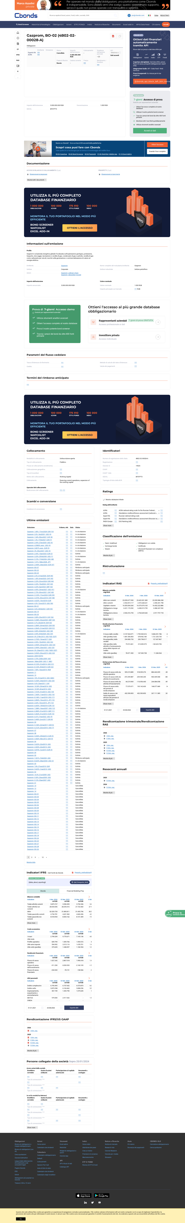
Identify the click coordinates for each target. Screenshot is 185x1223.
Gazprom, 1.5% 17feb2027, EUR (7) (39, 540)
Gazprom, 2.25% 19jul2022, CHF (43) (40, 584)
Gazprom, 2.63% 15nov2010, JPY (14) (40, 703)
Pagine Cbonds (20, 1168)
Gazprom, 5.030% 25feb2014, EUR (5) (40, 736)
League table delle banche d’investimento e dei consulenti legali (23, 1163)
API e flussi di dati (66, 1163)
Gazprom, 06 (31, 741)
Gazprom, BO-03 (33, 797)
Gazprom (64, 266)
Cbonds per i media (111, 1154)
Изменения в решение (38, 174)
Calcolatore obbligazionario (159, 1144)
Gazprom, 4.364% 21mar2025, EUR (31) (41, 628)
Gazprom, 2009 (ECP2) (35, 656)
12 (43, 857)
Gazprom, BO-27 (33, 844)
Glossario (108, 1157)
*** (38, 52)
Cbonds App (64, 1156)
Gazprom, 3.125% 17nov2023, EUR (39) (41, 595)
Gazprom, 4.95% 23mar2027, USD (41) (40, 590)
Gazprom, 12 (31, 788)
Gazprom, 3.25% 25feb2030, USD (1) (40, 556)
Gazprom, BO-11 (33, 816)
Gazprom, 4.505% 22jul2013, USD (39, 747)
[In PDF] (113, 36)
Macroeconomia (88, 1157)
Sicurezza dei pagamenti (135, 1147)
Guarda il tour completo (157, 151)
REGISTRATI (164, 15)
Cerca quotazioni (20, 1154)
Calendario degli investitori (46, 1175)
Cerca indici (86, 1144)
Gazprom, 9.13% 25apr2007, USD (38, 780)
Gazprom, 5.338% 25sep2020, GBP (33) (41, 620)
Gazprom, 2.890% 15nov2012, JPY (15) (41, 700)
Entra (156, 15)
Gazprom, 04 (31, 753)
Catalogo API (64, 1167)
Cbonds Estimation (21, 1158)
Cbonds (43, 891)
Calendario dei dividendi (45, 1147)
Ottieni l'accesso (157, 145)
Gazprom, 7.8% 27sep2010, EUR (38, 766)
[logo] (26, 15)
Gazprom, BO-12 (33, 819)
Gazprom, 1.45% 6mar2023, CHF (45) (40, 578)
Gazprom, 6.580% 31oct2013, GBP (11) (41, 711)
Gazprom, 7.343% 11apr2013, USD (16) (41, 695)
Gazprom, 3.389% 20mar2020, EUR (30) (41, 625)
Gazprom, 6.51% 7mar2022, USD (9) (39, 717)
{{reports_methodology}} (83, 872)
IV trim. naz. (34, 1045)
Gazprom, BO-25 (33, 841)
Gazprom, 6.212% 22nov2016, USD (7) (40, 728)
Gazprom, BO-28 (33, 846)
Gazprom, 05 (31, 755)
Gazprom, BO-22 (33, 570)
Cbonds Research (111, 1151)
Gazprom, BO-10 (33, 813)
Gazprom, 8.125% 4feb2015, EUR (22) (40, 667)
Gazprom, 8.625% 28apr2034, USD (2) (40, 761)
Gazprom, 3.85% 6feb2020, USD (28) (40, 631)
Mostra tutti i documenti (35, 180)
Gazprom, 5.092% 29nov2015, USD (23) (41, 653)
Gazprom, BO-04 (33, 799)
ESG (16, 1171)
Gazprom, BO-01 (33, 794)
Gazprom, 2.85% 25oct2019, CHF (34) (40, 617)
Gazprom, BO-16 (33, 830)
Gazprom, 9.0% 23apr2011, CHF (38, 683)
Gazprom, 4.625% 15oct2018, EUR (39, 601)
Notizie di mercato (111, 1144)
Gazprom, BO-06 (33, 805)
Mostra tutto (31, 862)
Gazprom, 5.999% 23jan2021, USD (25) (40, 648)
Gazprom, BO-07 (33, 567)
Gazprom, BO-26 (33, 849)
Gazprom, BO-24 (33, 838)
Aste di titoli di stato (44, 1168)
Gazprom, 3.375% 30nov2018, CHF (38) (41, 598)
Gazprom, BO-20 (33, 614)
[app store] (83, 1195)
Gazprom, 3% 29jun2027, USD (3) (39, 551)
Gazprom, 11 (31, 672)
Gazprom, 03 (31, 764)
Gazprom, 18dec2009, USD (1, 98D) (39, 661)
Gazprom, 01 (31, 783)
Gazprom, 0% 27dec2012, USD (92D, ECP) (42, 636)
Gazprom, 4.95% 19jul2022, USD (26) (40, 642)
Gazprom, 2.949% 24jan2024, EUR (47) (40, 565)
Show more (31, 923)
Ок (21, 1219)
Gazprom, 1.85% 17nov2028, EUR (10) (40, 532)
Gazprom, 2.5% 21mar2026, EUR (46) (40, 576)
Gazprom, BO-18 (33, 835)
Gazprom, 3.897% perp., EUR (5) (38, 548)
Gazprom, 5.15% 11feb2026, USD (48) (40, 559)
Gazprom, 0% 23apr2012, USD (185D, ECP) (42, 650)
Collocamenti (41, 1162)
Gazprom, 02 (31, 772)
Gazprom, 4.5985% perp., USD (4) (39, 545)
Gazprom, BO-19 (33, 612)
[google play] (101, 1195)
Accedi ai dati (150, 130)
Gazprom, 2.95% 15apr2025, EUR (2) (40, 554)
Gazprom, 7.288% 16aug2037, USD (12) (41, 708)
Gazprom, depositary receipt (71, 275)
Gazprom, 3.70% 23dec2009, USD (39, 659)
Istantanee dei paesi (89, 1147)
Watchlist (63, 1147)
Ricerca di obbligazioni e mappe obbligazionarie (23, 1145)
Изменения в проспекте (110, 174)
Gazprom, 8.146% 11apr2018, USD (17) (41, 697)
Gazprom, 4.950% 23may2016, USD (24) (41, 645)
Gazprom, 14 (31, 791)
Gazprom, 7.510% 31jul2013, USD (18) (40, 692)
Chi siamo (156, 24)
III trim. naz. (34, 1043)
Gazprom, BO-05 (33, 802)
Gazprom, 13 (31, 675)
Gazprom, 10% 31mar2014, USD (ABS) (40, 678)
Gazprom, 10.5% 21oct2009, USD (38, 775)
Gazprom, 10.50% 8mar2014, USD (39, 689)
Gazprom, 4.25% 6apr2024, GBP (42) (40, 587)
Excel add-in (128, 24)
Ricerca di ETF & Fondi (90, 1165)
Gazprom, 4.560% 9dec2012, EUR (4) (40, 739)
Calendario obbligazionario (46, 1155)
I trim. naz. (34, 1031)
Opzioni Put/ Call (43, 1165)
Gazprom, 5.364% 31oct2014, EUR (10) (40, 714)
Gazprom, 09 (31, 722)
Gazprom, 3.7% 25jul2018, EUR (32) (39, 623)
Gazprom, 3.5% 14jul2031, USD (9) (39, 534)
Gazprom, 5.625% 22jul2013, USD (39, 744)
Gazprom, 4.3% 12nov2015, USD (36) (40, 603)
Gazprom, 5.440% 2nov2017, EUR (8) (40, 719)
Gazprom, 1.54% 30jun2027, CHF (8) (40, 537)
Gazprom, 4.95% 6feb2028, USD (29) (40, 634)
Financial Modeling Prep (75, 891)
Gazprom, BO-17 (33, 833)
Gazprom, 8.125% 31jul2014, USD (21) (40, 664)
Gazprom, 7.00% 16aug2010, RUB (39, 670)
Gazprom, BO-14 (33, 824)
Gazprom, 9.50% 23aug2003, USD (39, 777)
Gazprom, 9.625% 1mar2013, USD (39, 769)
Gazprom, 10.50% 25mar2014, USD (39, 686)
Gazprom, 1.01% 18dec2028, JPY (39, 562)
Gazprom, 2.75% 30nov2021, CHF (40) (40, 592)
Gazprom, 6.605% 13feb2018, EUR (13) (40, 706)
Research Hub (109, 1147)
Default (39, 1158)
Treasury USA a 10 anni (23, 1183)
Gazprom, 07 (31, 730)
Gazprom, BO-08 (33, 808)
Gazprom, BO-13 (33, 822)
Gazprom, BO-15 (33, 827)
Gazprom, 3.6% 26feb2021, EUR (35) (40, 609)
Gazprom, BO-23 (33, 573)
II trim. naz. (34, 1040)
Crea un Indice (87, 1151)
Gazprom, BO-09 (33, 811)
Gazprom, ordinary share (69, 273)
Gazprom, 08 (31, 733)
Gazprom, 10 (31, 786)
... (17, 77)
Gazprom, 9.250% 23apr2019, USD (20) (41, 681)
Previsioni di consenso (90, 1154)
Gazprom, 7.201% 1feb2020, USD (39, 758)
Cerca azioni (41, 1144)
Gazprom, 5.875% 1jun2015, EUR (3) (39, 750)
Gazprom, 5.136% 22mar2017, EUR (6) (40, 725)
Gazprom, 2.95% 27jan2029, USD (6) (40, 543)
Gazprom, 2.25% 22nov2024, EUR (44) (40, 581)
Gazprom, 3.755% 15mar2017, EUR (39, 639)
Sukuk (17, 1175)
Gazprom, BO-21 (33, 606)
